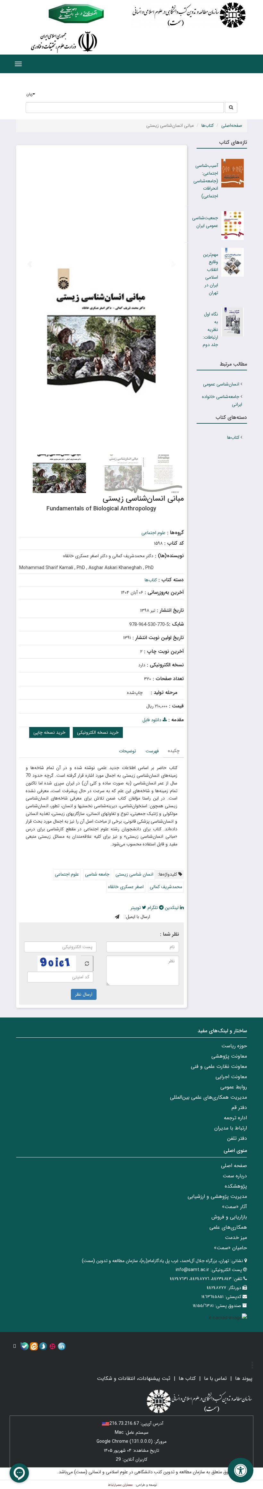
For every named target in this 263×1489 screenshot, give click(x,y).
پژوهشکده (236, 1186)
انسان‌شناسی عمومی (221, 384)
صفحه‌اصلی (231, 125)
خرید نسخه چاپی (49, 732)
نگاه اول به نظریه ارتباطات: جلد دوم (210, 329)
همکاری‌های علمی (228, 1227)
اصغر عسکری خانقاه (126, 886)
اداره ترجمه (235, 1118)
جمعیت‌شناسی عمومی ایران (205, 221)
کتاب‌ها (207, 125)
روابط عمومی (233, 1087)
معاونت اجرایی (231, 1077)
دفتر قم (239, 1108)
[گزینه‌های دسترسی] (240, 1470)
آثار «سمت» (234, 1207)
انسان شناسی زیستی (134, 874)
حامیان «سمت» (230, 1248)
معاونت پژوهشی (229, 1056)
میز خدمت (236, 1238)
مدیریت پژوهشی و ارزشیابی (217, 1196)
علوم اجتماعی (153, 532)
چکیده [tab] (174, 750)
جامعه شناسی (97, 874)
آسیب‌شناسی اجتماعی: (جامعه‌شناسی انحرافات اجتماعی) (205, 181)
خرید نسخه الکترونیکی (98, 732)
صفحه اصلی (234, 1166)
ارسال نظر (83, 994)
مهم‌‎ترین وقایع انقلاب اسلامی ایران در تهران (210, 273)
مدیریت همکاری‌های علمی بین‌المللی (208, 1097)
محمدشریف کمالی (166, 886)
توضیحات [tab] (127, 751)
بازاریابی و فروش (229, 1217)
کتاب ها (187, 1378)
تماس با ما (215, 1378)
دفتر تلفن (237, 1138)
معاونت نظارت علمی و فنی (219, 1066)
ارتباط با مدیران (230, 1128)
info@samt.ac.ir (192, 1269)
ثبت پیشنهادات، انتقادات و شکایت (133, 1378)
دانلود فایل (152, 719)
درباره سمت (235, 1176)
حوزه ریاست (234, 1046)
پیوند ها (243, 1378)
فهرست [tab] (152, 751)
